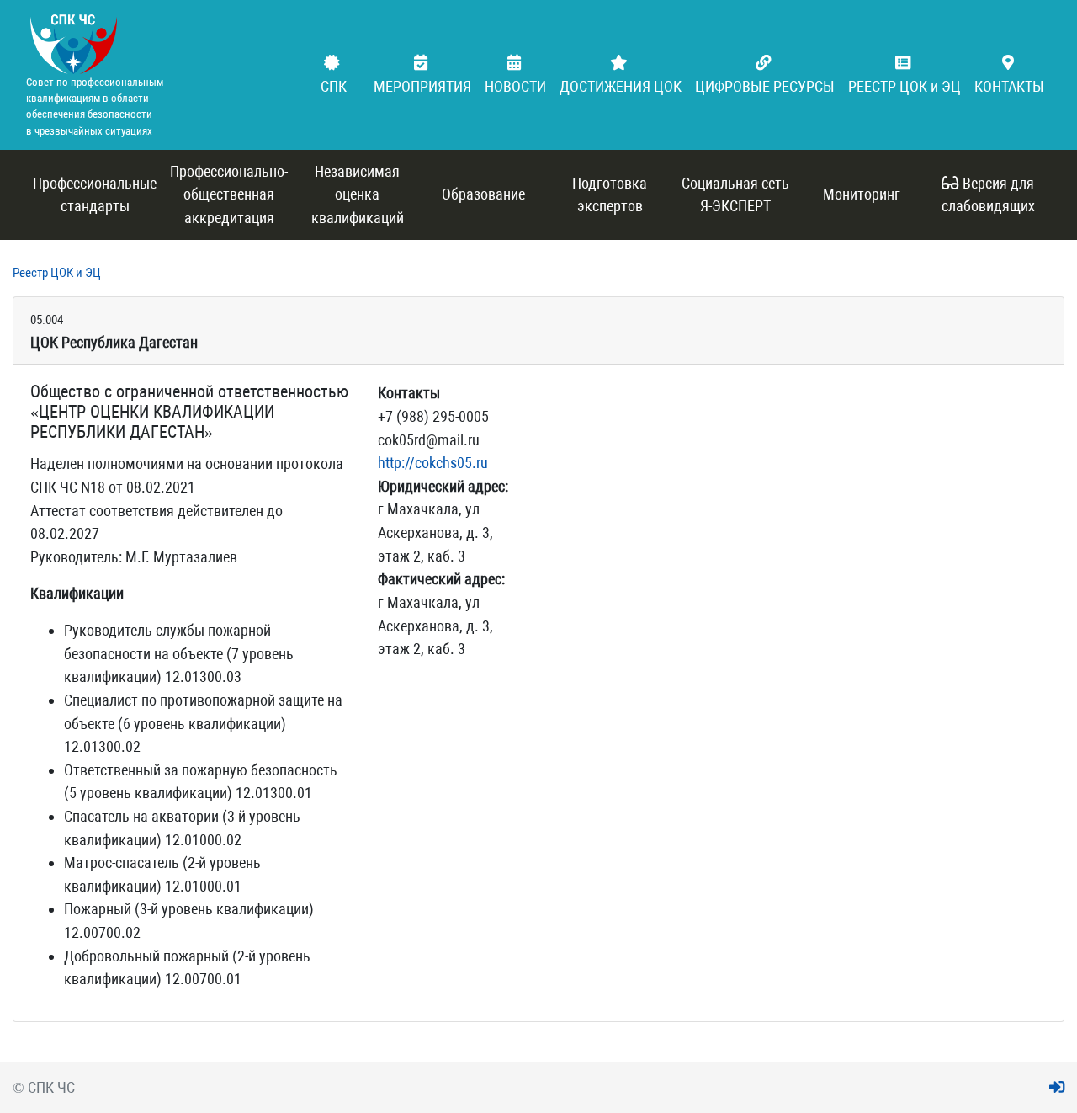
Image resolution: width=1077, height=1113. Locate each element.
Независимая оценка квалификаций (357, 194)
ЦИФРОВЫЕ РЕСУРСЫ (765, 86)
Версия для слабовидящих (988, 195)
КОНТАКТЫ (1009, 86)
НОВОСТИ (515, 86)
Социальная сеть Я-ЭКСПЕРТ (735, 195)
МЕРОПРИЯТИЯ (422, 86)
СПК (334, 86)
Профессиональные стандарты (95, 195)
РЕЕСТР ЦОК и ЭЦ (904, 86)
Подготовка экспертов (609, 195)
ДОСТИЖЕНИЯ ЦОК (621, 86)
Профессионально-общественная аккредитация (229, 194)
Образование (483, 194)
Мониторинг (861, 194)
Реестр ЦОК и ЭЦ (57, 272)
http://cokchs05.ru (433, 462)
